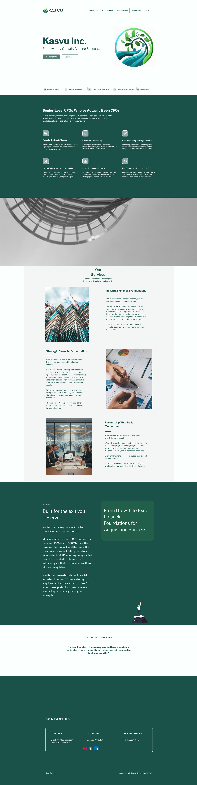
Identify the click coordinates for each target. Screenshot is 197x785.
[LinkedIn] (96, 748)
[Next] (185, 650)
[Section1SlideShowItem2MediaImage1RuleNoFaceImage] (98, 670)
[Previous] (12, 650)
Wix (150, 773)
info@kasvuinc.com (64, 740)
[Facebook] (90, 748)
